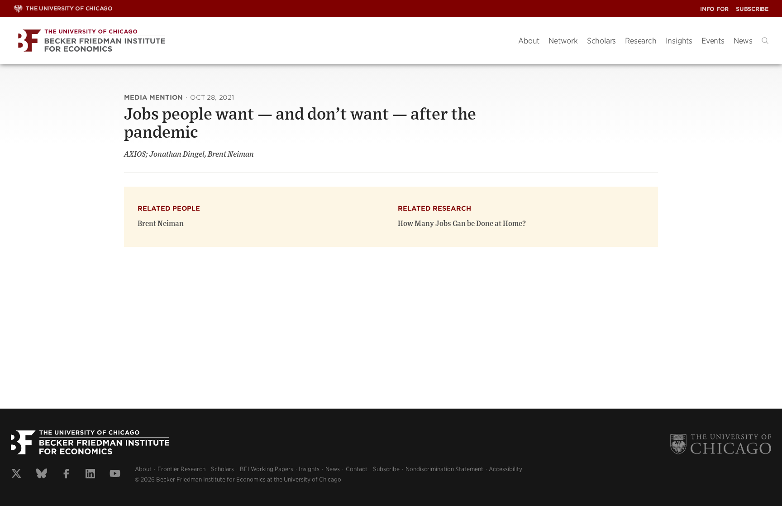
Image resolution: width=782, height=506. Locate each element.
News (743, 40)
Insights (679, 40)
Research (640, 40)
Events (713, 40)
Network (563, 40)
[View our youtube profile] (115, 475)
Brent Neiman (161, 223)
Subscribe (752, 8)
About (528, 40)
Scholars (601, 40)
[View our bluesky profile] (41, 475)
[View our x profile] (16, 475)
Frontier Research (181, 469)
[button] (765, 40)
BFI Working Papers (266, 469)
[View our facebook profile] (66, 475)
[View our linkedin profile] (90, 475)
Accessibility (505, 469)
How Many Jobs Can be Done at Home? (462, 223)
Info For (714, 8)
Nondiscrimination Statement (444, 469)
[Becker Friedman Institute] (259, 41)
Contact (356, 469)
